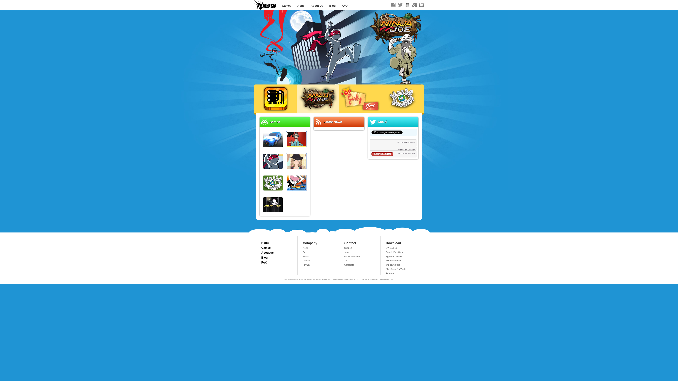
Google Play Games (395, 252)
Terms (306, 256)
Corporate (349, 265)
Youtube (407, 5)
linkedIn (421, 5)
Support (348, 248)
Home (265, 242)
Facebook (393, 5)
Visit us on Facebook (406, 142)
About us (267, 252)
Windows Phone (394, 260)
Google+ (414, 5)
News (305, 248)
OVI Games (391, 248)
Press (305, 252)
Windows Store (393, 265)
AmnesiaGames (265, 5)
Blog (332, 5)
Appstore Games (394, 256)
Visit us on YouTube (406, 153)
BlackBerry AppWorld (396, 269)
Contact (306, 260)
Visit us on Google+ (406, 150)
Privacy (306, 265)
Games (286, 5)
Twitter (400, 5)
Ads (346, 260)
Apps (301, 5)
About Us (317, 5)
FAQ (344, 5)
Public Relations (352, 256)
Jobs (346, 252)
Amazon (390, 273)
